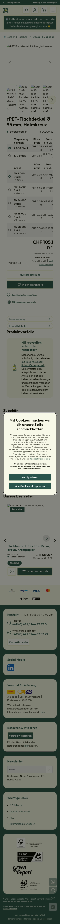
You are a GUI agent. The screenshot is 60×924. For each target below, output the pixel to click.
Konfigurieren (30, 477)
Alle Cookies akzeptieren (30, 486)
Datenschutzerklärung (40, 459)
